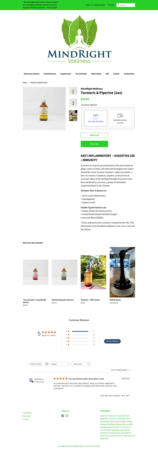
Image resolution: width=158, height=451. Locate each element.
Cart (112, 5)
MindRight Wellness (78, 446)
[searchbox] (37, 364)
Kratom (116, 74)
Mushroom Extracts (31, 74)
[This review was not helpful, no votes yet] (127, 395)
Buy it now (94, 144)
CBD (107, 74)
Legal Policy (27, 413)
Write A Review (112, 341)
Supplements (65, 74)
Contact (26, 419)
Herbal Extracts (50, 74)
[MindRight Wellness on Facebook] (62, 416)
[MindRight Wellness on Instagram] (67, 416)
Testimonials (129, 74)
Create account (99, 5)
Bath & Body (96, 74)
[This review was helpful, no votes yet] (123, 395)
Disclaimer (27, 416)
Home (25, 83)
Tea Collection (81, 74)
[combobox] (60, 364)
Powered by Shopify (93, 446)
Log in (88, 5)
